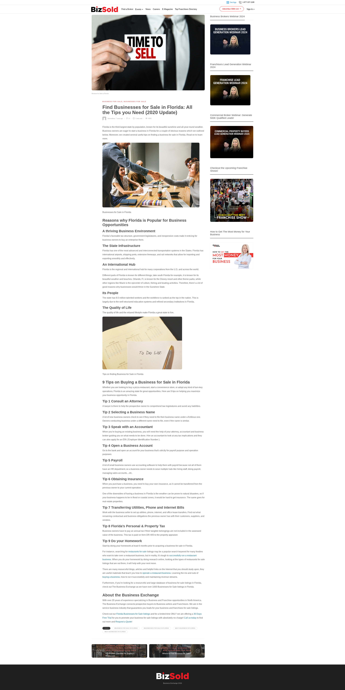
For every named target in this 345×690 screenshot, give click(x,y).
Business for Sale (112, 101)
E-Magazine (167, 9)
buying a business (111, 577)
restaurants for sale (137, 551)
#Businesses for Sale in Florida (156, 628)
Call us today (190, 618)
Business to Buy (114, 648)
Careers (156, 9)
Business (110, 645)
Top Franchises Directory (186, 9)
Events (138, 9)
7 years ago (119, 118)
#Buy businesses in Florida (115, 631)
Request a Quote (123, 622)
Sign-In (250, 9)
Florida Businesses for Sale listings (133, 614)
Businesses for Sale (135, 101)
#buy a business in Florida (185, 628)
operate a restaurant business (156, 573)
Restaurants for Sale (124, 650)
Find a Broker (127, 9)
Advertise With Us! (230, 9)
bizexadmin (111, 118)
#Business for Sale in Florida (126, 628)
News (148, 9)
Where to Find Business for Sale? (176, 653)
